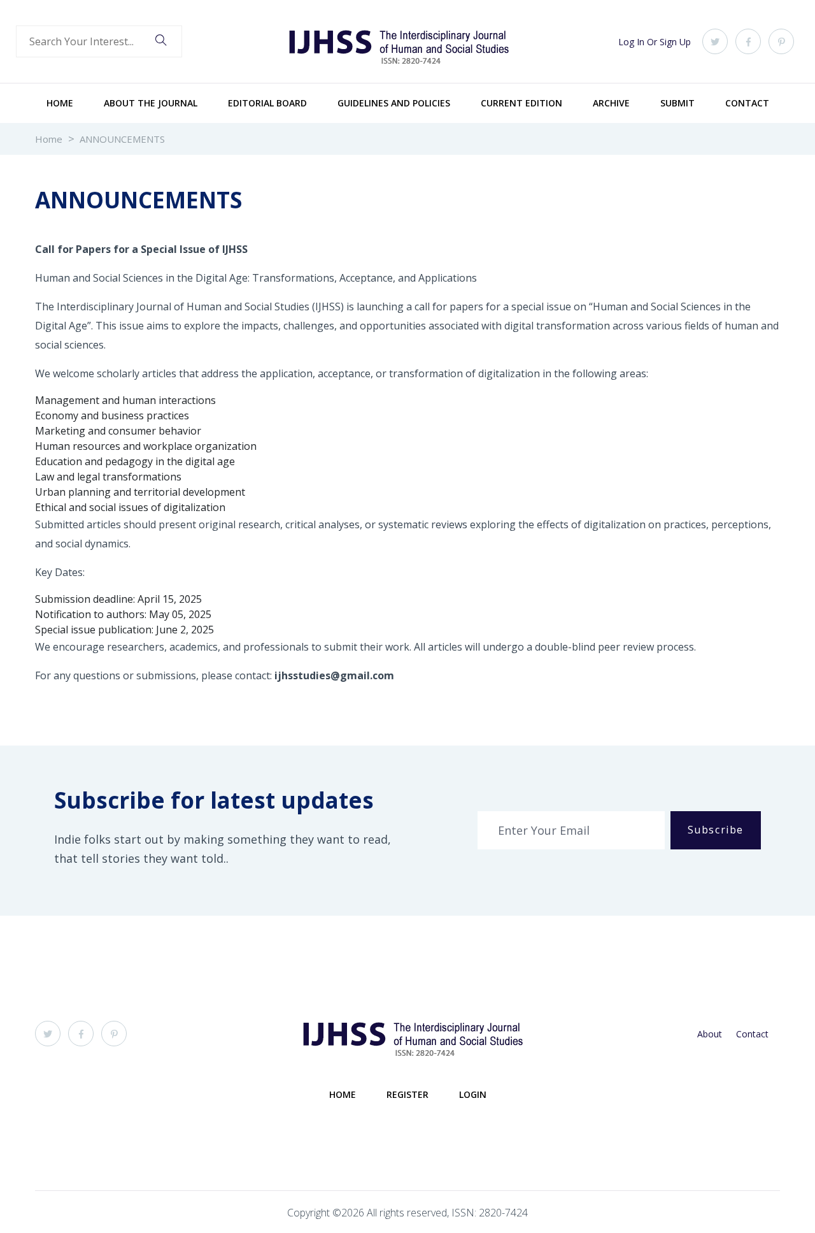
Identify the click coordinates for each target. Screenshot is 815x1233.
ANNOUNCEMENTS (122, 139)
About (709, 1034)
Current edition (521, 103)
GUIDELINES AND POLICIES (393, 103)
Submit (677, 103)
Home (59, 103)
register (407, 1094)
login (472, 1094)
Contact (747, 103)
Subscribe (716, 830)
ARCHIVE (611, 103)
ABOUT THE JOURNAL (150, 103)
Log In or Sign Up (654, 42)
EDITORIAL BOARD (267, 103)
